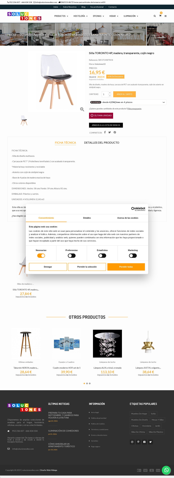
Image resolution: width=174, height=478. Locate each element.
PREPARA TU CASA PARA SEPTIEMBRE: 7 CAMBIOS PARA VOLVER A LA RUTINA (63, 415)
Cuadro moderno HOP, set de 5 (66, 368)
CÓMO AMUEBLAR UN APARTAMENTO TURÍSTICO (61, 445)
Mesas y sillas (158, 420)
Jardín (157, 426)
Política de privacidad (98, 418)
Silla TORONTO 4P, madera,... (26, 289)
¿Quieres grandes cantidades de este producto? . (115, 109)
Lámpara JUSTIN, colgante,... (148, 368)
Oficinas (134, 426)
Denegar (48, 267)
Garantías (94, 441)
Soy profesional (96, 7)
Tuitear (110, 133)
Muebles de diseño (139, 420)
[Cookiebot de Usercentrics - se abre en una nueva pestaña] (133, 209)
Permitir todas (126, 267)
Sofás (153, 413)
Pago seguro (95, 446)
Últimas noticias (58, 404)
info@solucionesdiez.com (46, 2)
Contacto (112, 7)
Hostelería (146, 426)
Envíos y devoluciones (99, 435)
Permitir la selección (87, 267)
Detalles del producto (101, 143)
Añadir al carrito (124, 94)
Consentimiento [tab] (46, 218)
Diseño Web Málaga (48, 470)
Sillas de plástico (156, 432)
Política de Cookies (98, 424)
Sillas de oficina (138, 432)
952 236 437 (14, 2)
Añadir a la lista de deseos (106, 125)
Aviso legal (95, 412)
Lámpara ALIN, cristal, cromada (107, 368)
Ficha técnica (65, 143)
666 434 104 (26, 2)
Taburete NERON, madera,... (25, 368)
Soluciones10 (100, 64)
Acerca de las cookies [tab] (127, 218)
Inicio (55, 7)
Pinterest (115, 133)
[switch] (72, 255)
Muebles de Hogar (139, 413)
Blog (83, 7)
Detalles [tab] (87, 218)
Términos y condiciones (99, 429)
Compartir (105, 133)
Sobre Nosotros (70, 7)
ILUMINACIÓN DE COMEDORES (63, 431)
